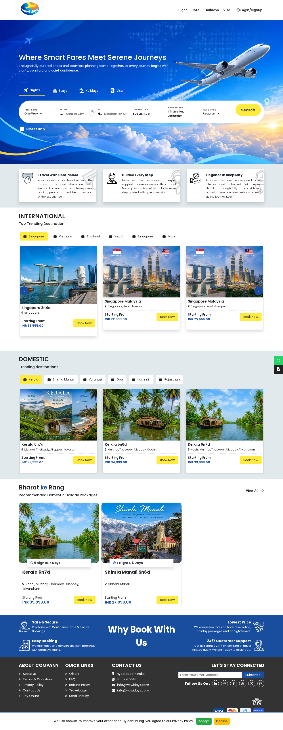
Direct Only (35, 129)
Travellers (175, 107)
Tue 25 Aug (141, 114)
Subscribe (252, 675)
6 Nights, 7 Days (47, 562)
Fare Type (209, 109)
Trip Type (30, 109)
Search (248, 110)
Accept (204, 721)
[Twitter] (251, 683)
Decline (222, 721)
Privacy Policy (182, 721)
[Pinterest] (224, 683)
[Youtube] (242, 683)
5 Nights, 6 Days (130, 562)
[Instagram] (260, 683)
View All (252, 490)
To (99, 109)
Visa (226, 10)
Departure (140, 109)
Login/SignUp (251, 10)
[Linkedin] (215, 683)
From (63, 109)
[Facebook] (233, 683)
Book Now (84, 323)
